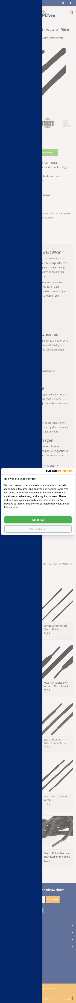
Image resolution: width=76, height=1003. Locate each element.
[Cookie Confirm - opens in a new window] (59, 471)
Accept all (38, 519)
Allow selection (38, 528)
